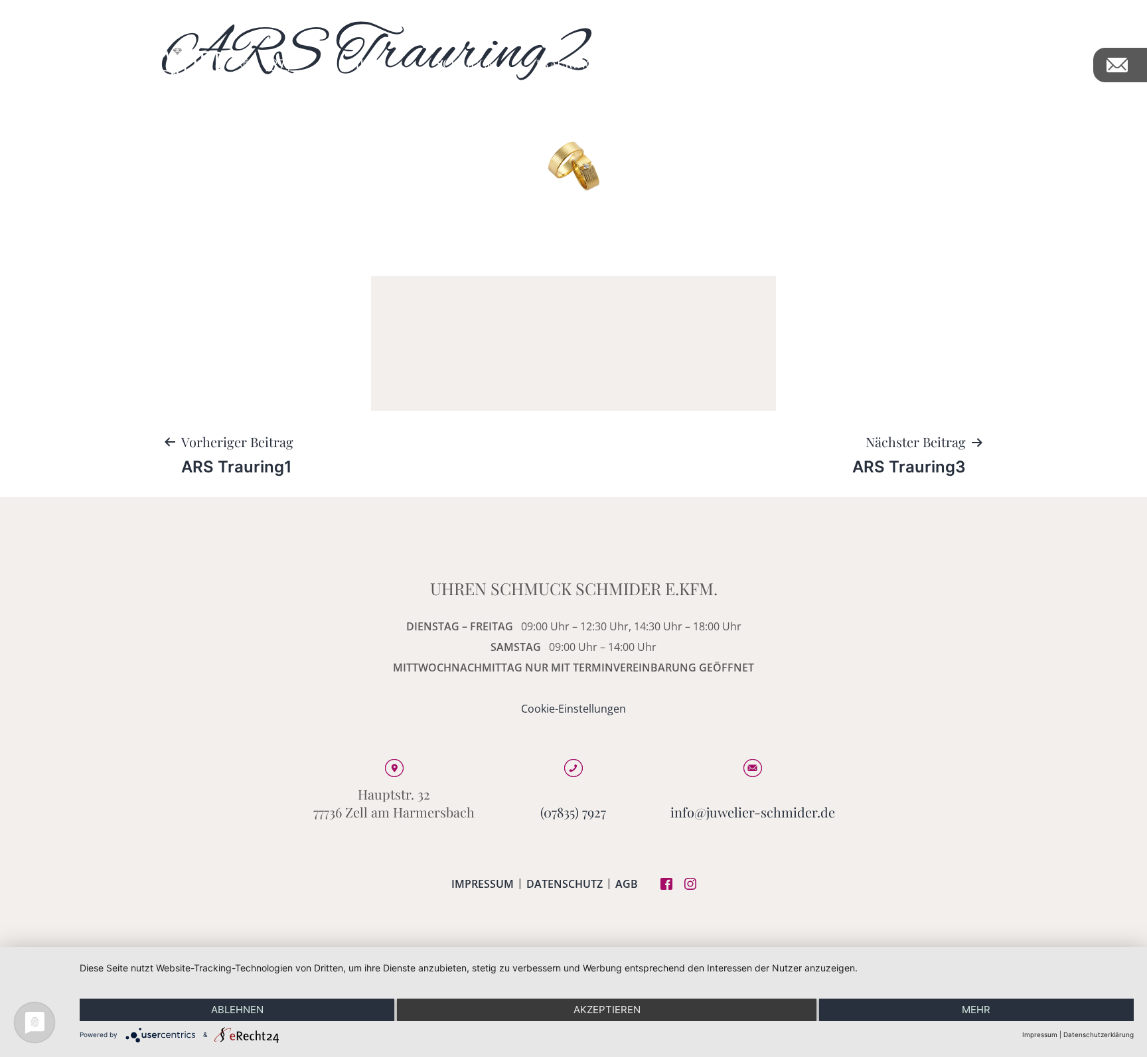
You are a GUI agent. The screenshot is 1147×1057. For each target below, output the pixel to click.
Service (935, 64)
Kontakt (1038, 64)
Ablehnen (237, 1009)
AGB (626, 883)
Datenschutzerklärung (1098, 1034)
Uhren (363, 64)
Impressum (482, 883)
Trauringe (567, 64)
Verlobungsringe (690, 64)
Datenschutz (564, 883)
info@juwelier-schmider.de (752, 812)
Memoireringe (823, 64)
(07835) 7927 (573, 812)
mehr (976, 1009)
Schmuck (465, 64)
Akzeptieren (607, 1009)
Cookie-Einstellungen (573, 708)
